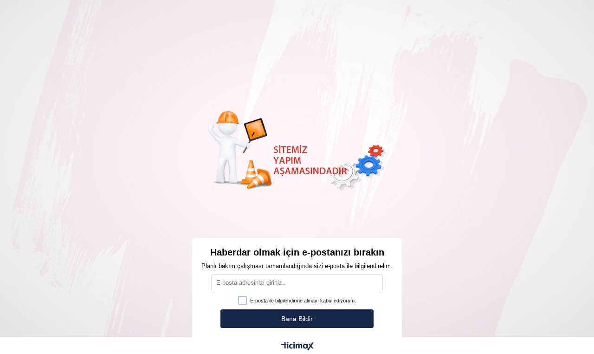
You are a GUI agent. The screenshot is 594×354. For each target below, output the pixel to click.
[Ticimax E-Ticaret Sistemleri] (297, 347)
